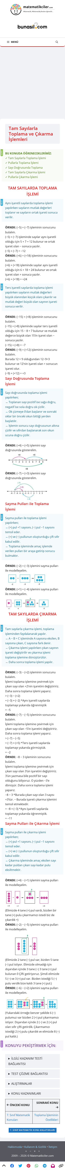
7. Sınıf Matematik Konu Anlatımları (32, 1130)
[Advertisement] (32, 81)
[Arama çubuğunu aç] (57, 42)
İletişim (53, 1147)
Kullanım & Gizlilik (35, 1147)
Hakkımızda (15, 1147)
